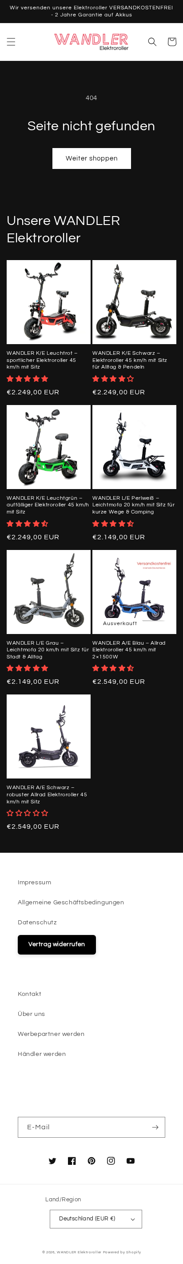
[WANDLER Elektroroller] (91, 42)
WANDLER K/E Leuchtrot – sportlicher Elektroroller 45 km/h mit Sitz (42, 360)
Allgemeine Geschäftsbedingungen (71, 902)
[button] (11, 42)
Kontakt (29, 994)
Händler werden (42, 1054)
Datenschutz (37, 922)
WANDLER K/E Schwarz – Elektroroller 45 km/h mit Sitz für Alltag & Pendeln (129, 360)
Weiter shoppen (92, 158)
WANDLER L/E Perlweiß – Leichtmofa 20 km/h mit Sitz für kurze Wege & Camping (133, 505)
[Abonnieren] (155, 1127)
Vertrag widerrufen (56, 944)
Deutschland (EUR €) (87, 1219)
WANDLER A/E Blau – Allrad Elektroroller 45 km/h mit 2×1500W (129, 650)
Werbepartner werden (51, 1034)
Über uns (31, 1014)
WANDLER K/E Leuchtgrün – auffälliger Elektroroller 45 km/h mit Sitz (48, 505)
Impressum (34, 882)
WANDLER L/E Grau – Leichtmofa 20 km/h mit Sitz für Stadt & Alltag (48, 650)
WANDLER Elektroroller (79, 1252)
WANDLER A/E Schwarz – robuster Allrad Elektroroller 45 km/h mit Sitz (47, 794)
